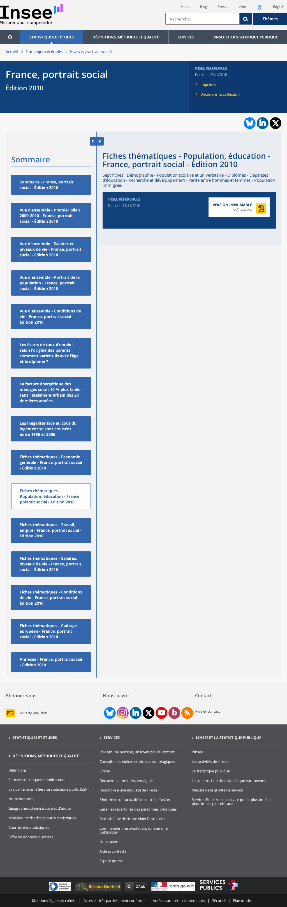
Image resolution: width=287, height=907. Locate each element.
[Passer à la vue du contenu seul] (93, 141)
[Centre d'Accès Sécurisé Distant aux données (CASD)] (137, 890)
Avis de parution (33, 713)
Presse (223, 6)
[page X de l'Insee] (148, 713)
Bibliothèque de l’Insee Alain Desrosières (132, 818)
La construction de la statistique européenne (229, 780)
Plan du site (242, 900)
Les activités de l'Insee (210, 761)
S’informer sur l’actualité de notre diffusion (134, 799)
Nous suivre (109, 841)
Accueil (12, 51)
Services (186, 37)
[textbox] (202, 19)
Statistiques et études (51, 37)
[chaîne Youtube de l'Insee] (161, 713)
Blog (203, 6)
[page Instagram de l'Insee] (122, 713)
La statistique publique (211, 771)
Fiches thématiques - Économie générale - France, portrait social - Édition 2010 (51, 462)
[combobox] (226, 19)
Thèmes (270, 18)
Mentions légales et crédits (54, 900)
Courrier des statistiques (28, 827)
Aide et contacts (112, 851)
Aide (242, 6)
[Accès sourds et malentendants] (259, 8)
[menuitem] (10, 37)
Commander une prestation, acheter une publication (133, 830)
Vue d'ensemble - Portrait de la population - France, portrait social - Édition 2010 (50, 283)
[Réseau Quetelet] (98, 890)
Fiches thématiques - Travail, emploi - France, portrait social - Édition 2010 (51, 530)
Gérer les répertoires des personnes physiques (138, 809)
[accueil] (10, 37)
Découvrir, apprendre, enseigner (126, 780)
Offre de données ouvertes (30, 836)
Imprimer (208, 84)
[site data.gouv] (173, 890)
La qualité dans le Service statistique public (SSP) (48, 789)
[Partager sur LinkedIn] (263, 123)
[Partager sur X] (275, 123)
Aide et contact (207, 711)
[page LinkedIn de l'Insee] (136, 713)
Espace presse (111, 860)
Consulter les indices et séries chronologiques (137, 761)
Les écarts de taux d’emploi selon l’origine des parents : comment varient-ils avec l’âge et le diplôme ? (49, 353)
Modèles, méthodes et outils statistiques (42, 817)
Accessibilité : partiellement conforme (114, 900)
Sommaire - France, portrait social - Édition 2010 (46, 184)
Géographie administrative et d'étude (39, 808)
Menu (184, 6)
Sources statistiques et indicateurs (36, 779)
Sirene (104, 771)
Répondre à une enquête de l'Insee (128, 790)
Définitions (17, 770)
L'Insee (197, 751)
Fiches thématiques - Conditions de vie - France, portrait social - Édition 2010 (51, 597)
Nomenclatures (21, 798)
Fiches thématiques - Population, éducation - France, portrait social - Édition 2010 (50, 496)
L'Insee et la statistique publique (245, 37)
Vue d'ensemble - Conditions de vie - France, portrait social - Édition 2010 (50, 316)
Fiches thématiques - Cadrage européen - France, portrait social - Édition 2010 (48, 631)
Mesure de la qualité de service (217, 790)
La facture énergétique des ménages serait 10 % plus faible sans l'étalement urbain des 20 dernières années (50, 392)
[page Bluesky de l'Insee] (109, 713)
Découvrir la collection (220, 94)
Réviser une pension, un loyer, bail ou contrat (137, 751)
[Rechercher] (246, 19)
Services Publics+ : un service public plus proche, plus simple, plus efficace (231, 801)
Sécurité (219, 900)
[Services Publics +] (218, 890)
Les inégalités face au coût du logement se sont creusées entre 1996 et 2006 (48, 428)
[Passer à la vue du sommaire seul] (100, 141)
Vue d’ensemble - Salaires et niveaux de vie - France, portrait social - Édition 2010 (50, 249)
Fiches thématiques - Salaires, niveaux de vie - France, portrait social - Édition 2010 (50, 564)
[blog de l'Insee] (174, 713)
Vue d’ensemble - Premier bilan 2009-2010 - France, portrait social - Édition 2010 (50, 215)
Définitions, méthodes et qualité (125, 37)
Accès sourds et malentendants (179, 900)
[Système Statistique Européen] (60, 890)
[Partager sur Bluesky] (249, 123)
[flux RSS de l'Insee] (187, 713)
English (278, 6)
